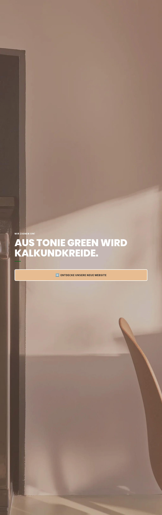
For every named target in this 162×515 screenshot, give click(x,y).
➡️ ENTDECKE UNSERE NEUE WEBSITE (80, 275)
